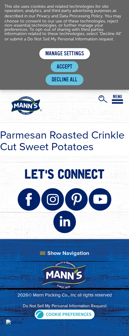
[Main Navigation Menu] (117, 99)
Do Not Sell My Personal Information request (70, 39)
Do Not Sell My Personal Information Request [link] (64, 306)
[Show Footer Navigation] (64, 253)
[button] (64, 314)
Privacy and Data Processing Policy (70, 16)
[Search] (103, 99)
